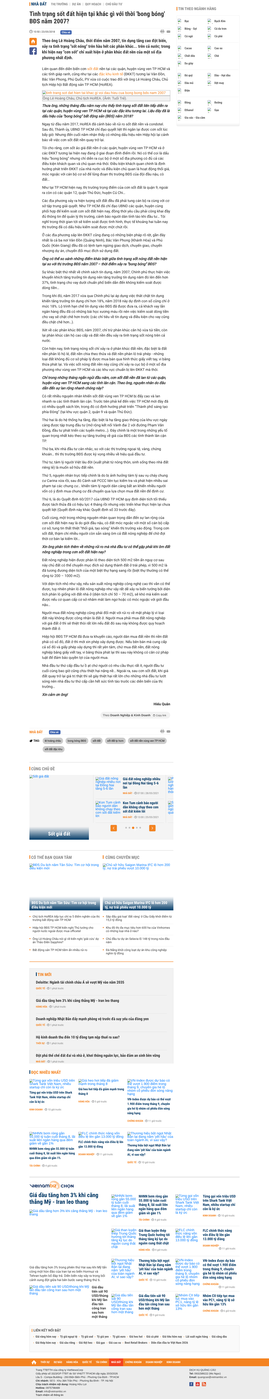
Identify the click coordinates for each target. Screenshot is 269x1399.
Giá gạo (100, 1342)
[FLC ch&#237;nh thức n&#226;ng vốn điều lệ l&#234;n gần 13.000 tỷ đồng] (101, 1135)
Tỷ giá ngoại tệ (68, 1336)
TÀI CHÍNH (101, 1362)
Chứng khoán (135, 1120)
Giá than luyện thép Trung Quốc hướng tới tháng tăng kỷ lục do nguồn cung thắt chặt (154, 1237)
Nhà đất (39, 4)
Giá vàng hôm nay (46, 1336)
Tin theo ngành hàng (197, 9)
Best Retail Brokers (136, 1342)
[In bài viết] (163, 31)
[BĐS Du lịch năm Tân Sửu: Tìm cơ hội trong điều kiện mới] (64, 886)
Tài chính (34, 1165)
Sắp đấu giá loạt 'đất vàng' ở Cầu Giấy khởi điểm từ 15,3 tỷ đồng (139, 918)
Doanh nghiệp (86, 1154)
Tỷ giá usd (87, 1336)
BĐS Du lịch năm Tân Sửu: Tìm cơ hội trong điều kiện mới (64, 905)
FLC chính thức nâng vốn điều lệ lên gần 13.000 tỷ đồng (100, 1144)
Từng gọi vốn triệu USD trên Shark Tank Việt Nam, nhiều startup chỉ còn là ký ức (50, 1097)
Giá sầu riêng (67, 1342)
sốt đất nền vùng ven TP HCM (147, 741)
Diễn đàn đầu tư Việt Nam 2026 (169, 1342)
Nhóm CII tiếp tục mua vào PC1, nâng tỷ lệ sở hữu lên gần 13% (219, 1300)
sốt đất (92, 69)
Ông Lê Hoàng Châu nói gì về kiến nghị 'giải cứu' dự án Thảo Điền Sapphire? (66, 940)
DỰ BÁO (58, 1362)
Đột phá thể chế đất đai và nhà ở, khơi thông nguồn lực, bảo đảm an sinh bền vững (98, 1055)
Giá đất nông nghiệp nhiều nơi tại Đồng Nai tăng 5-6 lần (138, 783)
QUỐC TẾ (87, 1362)
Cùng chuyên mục (122, 857)
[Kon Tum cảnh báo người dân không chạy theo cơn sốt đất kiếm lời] (105, 809)
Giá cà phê (152, 1336)
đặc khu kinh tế (111, 74)
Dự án (76, 4)
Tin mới (44, 974)
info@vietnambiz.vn (55, 1391)
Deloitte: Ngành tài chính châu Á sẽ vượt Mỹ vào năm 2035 (80, 982)
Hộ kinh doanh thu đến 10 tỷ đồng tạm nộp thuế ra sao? (78, 1037)
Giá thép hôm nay (46, 1342)
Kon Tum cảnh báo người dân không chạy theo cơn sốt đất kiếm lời (138, 807)
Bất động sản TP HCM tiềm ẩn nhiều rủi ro (60, 950)
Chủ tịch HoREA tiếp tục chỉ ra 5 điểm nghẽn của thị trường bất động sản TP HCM (66, 918)
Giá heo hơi (135, 1336)
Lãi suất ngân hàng (197, 1336)
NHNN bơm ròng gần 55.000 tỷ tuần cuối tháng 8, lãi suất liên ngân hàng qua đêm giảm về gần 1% (52, 1153)
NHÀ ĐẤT (116, 1362)
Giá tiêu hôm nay (172, 1336)
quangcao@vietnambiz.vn (212, 1377)
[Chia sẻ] (33, 51)
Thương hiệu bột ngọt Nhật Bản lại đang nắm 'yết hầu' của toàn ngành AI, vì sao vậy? (149, 1149)
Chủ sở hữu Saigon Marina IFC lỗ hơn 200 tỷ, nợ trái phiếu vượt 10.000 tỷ (136, 905)
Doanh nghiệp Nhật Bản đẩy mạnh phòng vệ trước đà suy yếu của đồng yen (92, 1019)
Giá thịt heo (85, 1342)
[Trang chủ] (33, 41)
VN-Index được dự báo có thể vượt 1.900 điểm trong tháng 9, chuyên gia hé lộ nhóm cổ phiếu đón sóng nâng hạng (149, 1106)
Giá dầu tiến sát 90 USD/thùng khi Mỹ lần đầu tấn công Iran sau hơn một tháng (100, 1302)
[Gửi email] (168, 31)
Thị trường (59, 4)
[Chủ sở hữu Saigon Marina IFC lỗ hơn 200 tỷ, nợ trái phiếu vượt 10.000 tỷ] (138, 886)
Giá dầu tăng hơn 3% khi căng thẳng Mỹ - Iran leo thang (77, 1001)
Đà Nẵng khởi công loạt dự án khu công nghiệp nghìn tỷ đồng (136, 951)
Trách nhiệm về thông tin (49, 1395)
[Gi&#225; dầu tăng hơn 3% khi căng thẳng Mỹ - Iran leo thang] (68, 1235)
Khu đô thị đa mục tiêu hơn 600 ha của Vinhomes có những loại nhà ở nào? (138, 929)
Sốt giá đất (59, 834)
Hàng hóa (41, 1006)
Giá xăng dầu (219, 1336)
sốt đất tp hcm (115, 741)
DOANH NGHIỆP (154, 1362)
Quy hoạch (93, 4)
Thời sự (40, 1043)
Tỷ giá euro (118, 1336)
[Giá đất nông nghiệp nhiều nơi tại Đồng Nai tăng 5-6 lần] (105, 785)
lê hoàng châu (53, 741)
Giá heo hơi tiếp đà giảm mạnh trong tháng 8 (101, 1091)
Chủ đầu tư (113, 4)
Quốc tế (40, 988)
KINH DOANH (174, 1362)
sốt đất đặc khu (53, 749)
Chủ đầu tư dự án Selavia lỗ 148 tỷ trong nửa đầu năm (138, 940)
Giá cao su (115, 1342)
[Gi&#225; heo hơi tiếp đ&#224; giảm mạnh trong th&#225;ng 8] (101, 1082)
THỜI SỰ (45, 1362)
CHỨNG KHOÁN (133, 1362)
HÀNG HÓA (72, 1362)
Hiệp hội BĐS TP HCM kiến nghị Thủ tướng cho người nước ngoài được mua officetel (63, 929)
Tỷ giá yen (103, 1336)
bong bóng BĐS (77, 741)
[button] (113, 828)
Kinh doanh (36, 1109)
